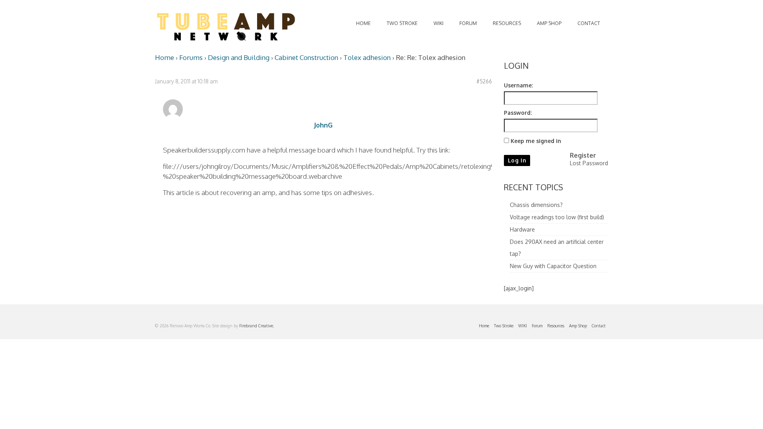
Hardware (522, 229)
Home (164, 57)
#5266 (484, 81)
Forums (191, 57)
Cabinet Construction (306, 57)
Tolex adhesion (367, 57)
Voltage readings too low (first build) (557, 217)
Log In (517, 160)
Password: (518, 112)
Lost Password (589, 163)
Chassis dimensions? (536, 204)
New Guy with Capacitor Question (553, 266)
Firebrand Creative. (256, 325)
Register (583, 155)
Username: (518, 85)
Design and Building (238, 57)
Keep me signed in (536, 140)
